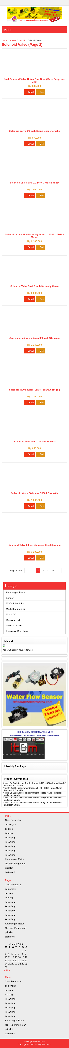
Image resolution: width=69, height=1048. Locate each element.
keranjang (10, 837)
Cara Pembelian (13, 820)
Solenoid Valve (14, 625)
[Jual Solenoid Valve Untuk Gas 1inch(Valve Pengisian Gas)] (34, 74)
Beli (42, 92)
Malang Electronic (43, 1044)
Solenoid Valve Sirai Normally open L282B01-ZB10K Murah (34, 235)
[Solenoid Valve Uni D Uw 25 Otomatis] (34, 431)
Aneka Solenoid (17, 40)
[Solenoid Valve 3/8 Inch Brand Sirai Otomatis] (34, 125)
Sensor (10, 598)
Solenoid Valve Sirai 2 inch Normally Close (34, 286)
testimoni (10, 872)
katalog (9, 833)
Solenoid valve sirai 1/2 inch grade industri (34, 182)
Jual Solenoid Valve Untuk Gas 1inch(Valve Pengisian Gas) (34, 80)
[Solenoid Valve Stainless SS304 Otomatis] (34, 488)
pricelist (9, 868)
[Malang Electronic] (34, 21)
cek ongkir (10, 824)
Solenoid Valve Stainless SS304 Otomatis (34, 493)
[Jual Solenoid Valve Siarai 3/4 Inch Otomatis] (34, 332)
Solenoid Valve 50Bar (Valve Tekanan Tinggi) (34, 389)
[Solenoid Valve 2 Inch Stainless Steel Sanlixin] (35, 536)
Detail (30, 92)
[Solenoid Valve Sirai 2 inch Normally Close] (34, 281)
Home (4, 40)
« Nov (7, 970)
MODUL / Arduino (15, 603)
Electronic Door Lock (17, 631)
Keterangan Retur (15, 592)
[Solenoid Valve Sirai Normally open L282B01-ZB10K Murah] (34, 228)
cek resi (9, 828)
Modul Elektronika (15, 609)
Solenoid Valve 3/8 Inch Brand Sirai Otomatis (34, 131)
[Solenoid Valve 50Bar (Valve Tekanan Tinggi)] (34, 381)
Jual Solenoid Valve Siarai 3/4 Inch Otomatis (34, 338)
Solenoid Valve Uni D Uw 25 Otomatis (34, 441)
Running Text (13, 620)
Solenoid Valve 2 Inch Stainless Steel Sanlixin (35, 545)
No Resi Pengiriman (15, 863)
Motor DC (11, 614)
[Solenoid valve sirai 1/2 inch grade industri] (34, 176)
